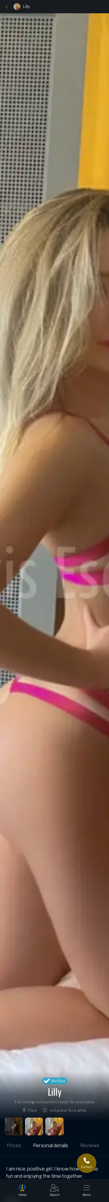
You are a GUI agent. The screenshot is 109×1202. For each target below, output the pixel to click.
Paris (32, 1110)
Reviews (89, 1145)
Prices (14, 1145)
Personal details (50, 1145)
